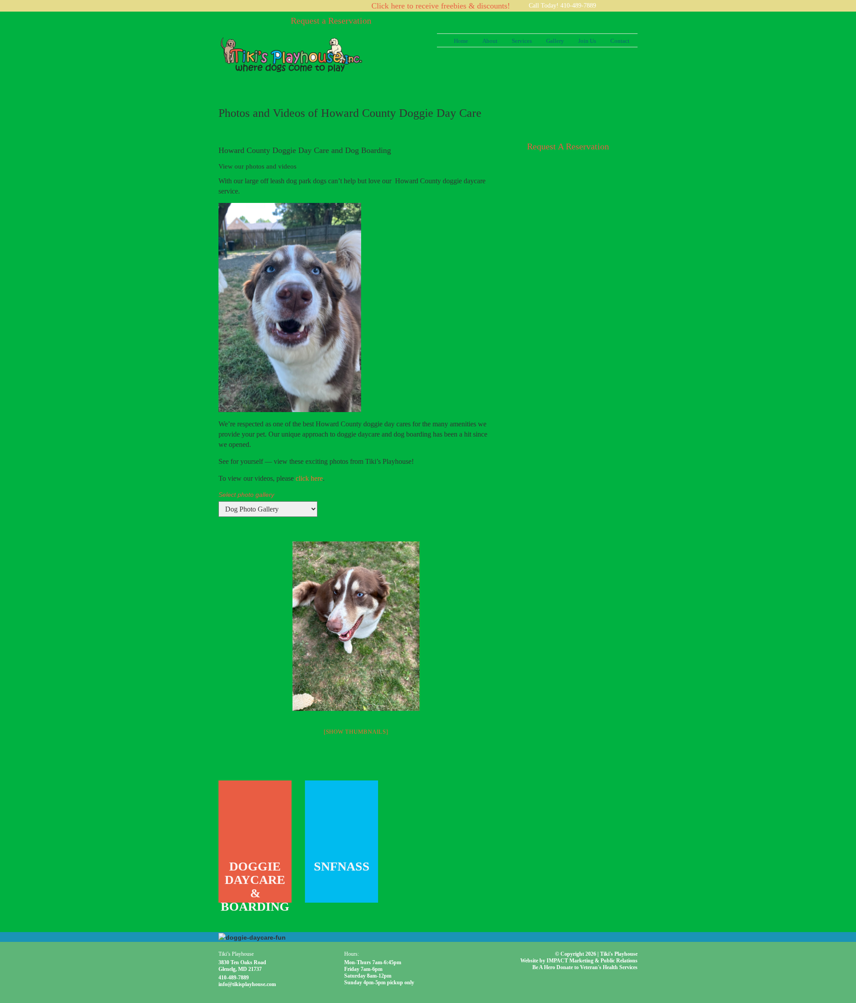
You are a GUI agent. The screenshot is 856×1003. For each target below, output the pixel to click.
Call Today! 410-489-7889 (562, 5)
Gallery (555, 40)
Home (461, 40)
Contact (620, 40)
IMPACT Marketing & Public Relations (592, 961)
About (490, 40)
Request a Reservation (331, 20)
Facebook (633, 5)
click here (309, 478)
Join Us (587, 40)
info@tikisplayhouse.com (247, 984)
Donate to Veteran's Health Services (597, 967)
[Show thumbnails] (356, 731)
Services (522, 40)
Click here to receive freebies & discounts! (440, 5)
